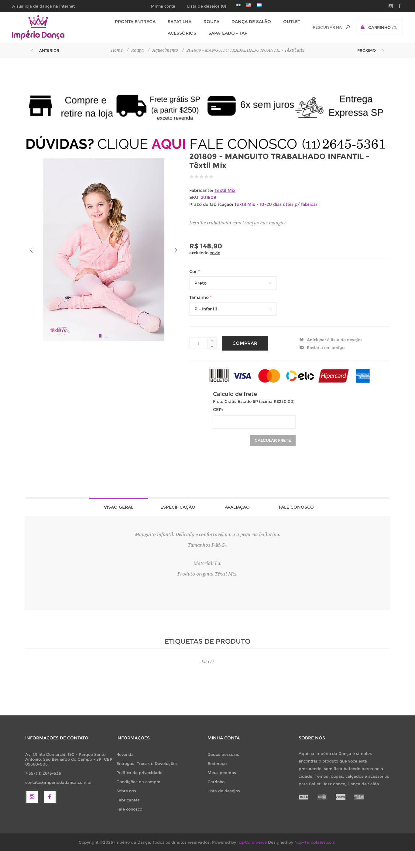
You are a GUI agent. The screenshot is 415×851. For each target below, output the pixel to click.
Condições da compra (138, 781)
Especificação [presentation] (177, 507)
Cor (193, 271)
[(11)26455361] (207, 144)
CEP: (218, 409)
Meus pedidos (222, 772)
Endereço (217, 763)
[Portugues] (238, 5)
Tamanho (199, 297)
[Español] (259, 5)
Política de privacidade (139, 772)
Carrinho (216, 781)
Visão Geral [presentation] (118, 507)
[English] (249, 5)
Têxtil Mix (224, 190)
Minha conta (163, 6)
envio (215, 252)
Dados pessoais (223, 754)
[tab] (118, 507)
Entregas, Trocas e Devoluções (147, 763)
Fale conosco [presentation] (296, 507)
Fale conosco (129, 809)
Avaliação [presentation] (237, 507)
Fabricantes (128, 799)
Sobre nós (126, 790)
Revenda (125, 754)
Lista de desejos (224, 790)
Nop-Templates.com (314, 842)
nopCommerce (252, 842)
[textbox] (327, 27)
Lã (204, 661)
